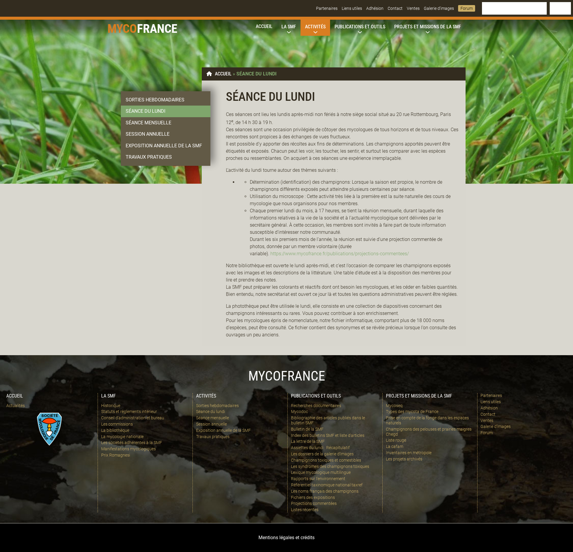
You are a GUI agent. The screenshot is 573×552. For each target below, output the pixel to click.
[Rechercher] (560, 8)
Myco (122, 28)
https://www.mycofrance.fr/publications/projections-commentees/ (339, 253)
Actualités (15, 405)
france (157, 28)
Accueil (223, 74)
